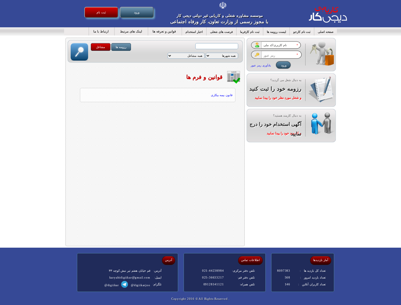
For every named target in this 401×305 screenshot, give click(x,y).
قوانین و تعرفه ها (162, 31)
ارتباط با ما (99, 31)
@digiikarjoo (140, 285)
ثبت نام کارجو (301, 31)
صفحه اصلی (325, 31)
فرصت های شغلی (221, 31)
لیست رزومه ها (276, 31)
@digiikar (111, 285)
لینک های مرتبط (129, 31)
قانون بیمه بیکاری (222, 95)
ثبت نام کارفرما (249, 31)
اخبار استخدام (194, 31)
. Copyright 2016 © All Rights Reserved (200, 298)
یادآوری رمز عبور (261, 65)
